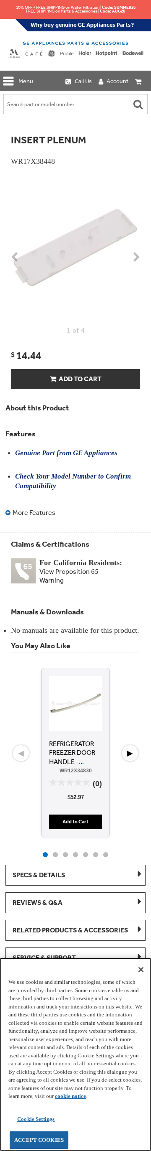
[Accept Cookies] (141, 969)
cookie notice (70, 1096)
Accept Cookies (39, 1140)
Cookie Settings (36, 1119)
